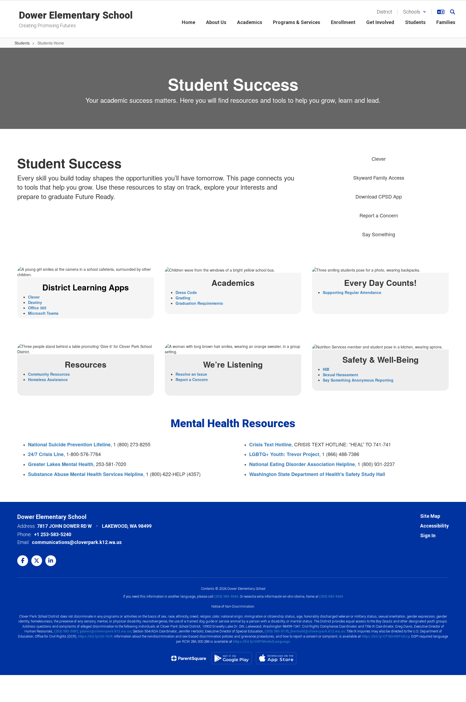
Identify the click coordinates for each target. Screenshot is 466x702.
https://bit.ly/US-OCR (95, 636)
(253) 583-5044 (226, 596)
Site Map (430, 516)
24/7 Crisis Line (46, 454)
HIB (326, 369)
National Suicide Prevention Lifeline (69, 444)
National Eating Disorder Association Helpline (302, 464)
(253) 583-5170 (277, 631)
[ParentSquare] (188, 658)
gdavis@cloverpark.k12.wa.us (105, 631)
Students (22, 43)
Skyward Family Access (378, 177)
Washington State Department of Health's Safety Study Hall (317, 474)
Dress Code (186, 292)
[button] (414, 12)
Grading (183, 297)
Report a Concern (378, 215)
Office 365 (37, 307)
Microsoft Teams (43, 313)
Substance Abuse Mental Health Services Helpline (85, 474)
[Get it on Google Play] (231, 658)
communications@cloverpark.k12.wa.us (77, 542)
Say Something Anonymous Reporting (358, 380)
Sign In (428, 535)
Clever (379, 158)
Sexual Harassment (340, 374)
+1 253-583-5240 (52, 534)
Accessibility (434, 526)
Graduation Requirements (199, 303)
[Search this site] (452, 12)
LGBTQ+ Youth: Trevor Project (284, 454)
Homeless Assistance (48, 379)
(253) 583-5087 (66, 631)
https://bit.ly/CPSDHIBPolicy (385, 636)
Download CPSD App (378, 196)
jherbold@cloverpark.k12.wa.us (317, 631)
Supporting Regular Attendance (352, 292)
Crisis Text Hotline (270, 444)
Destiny (35, 302)
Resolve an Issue (191, 374)
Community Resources (49, 374)
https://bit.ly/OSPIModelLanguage (261, 641)
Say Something (378, 234)
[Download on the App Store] (276, 658)
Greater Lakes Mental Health (60, 464)
